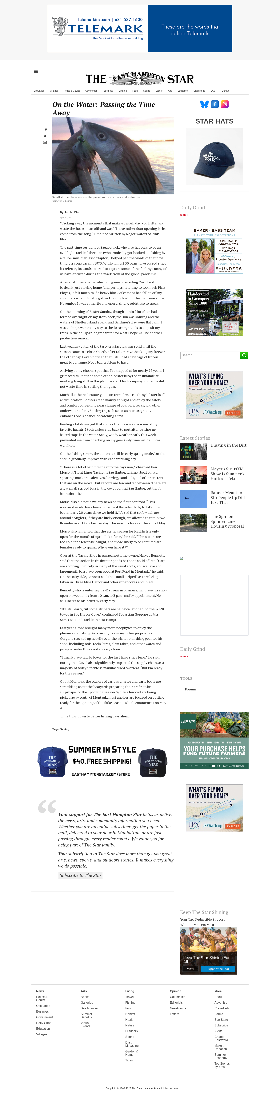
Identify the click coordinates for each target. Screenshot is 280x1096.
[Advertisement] (214, 873)
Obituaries (39, 91)
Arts (170, 91)
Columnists (177, 997)
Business (108, 91)
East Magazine (132, 1044)
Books (85, 997)
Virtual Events (85, 1024)
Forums (191, 689)
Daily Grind (43, 1023)
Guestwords (178, 1008)
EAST (213, 91)
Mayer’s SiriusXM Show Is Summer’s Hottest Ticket (227, 473)
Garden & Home (131, 1053)
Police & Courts (72, 91)
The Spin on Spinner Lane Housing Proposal (227, 521)
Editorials (176, 1002)
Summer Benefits (86, 1015)
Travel (129, 997)
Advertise (220, 1002)
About (218, 997)
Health (129, 1019)
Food (135, 91)
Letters (158, 91)
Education (183, 91)
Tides (129, 1060)
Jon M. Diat (72, 212)
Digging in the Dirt (228, 445)
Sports (146, 91)
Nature (129, 1025)
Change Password (221, 1038)
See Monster (89, 1008)
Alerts (218, 1031)
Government (91, 91)
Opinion (123, 91)
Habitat (130, 1014)
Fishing (64, 729)
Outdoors (131, 1031)
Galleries (87, 1002)
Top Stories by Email (222, 1065)
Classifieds (199, 91)
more (183, 214)
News (40, 991)
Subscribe (221, 1025)
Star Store (221, 1019)
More (218, 991)
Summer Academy (220, 1056)
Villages (54, 91)
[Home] (140, 78)
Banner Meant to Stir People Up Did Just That (228, 497)
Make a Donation (220, 1047)
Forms (218, 1014)
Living (129, 991)
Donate (226, 91)
